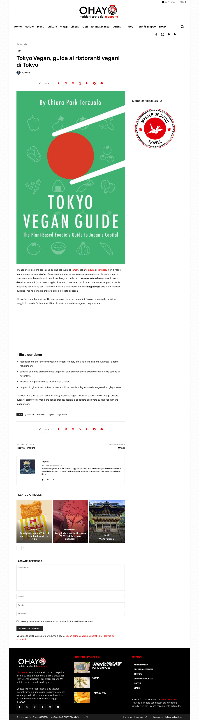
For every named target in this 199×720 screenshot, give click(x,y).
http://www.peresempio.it (52, 465)
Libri (26, 44)
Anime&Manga (70, 529)
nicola (27, 73)
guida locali (29, 414)
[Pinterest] (169, 35)
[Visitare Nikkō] (107, 521)
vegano (51, 414)
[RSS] (175, 35)
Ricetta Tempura (25, 447)
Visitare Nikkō (107, 539)
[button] (182, 27)
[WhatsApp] (80, 83)
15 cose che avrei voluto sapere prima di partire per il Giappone (107, 665)
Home (19, 44)
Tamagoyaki (99, 692)
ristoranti (41, 414)
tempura (90, 269)
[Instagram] (162, 35)
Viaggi (106, 535)
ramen (75, 269)
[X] (66, 83)
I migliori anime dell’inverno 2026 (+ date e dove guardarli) (70, 536)
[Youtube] (58, 707)
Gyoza (96, 677)
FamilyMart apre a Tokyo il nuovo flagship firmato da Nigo (34, 536)
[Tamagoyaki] (82, 697)
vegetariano (62, 414)
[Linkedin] (87, 83)
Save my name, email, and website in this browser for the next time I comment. (57, 621)
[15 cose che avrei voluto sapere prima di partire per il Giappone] (82, 667)
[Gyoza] (82, 682)
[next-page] (23, 548)
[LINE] (101, 83)
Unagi (121, 447)
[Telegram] (94, 83)
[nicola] (18, 73)
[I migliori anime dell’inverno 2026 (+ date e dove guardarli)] (70, 521)
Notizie (33, 529)
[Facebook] (156, 35)
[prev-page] (18, 548)
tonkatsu (102, 269)
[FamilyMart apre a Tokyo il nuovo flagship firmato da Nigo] (34, 521)
